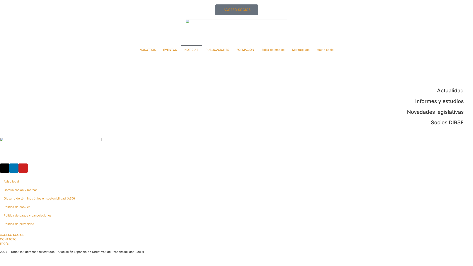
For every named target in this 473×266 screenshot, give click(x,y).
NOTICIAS (191, 50)
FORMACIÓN (245, 50)
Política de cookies (17, 207)
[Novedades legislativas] (468, 112)
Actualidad (450, 90)
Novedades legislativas (435, 112)
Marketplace (300, 50)
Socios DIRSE (447, 122)
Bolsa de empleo (273, 50)
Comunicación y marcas (20, 190)
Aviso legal (11, 181)
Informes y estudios (439, 101)
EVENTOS (170, 50)
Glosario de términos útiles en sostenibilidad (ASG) (39, 198)
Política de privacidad (19, 224)
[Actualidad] (468, 90)
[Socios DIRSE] (468, 122)
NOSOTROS (147, 50)
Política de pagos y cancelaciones (27, 215)
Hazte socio (325, 50)
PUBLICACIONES (217, 50)
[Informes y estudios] (468, 101)
